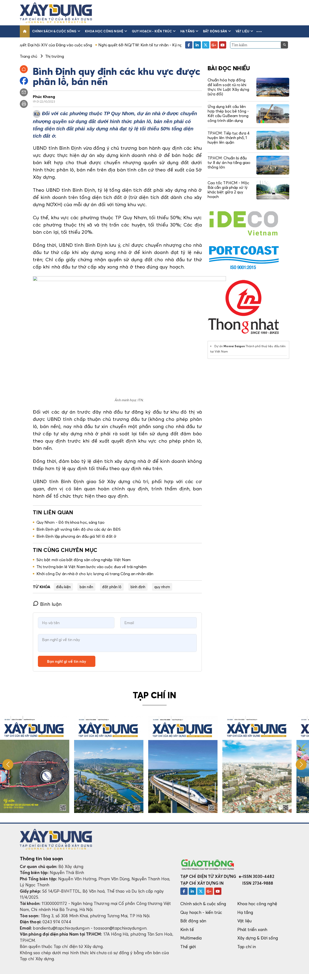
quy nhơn (162, 587)
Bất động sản (215, 31)
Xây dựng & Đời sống (257, 937)
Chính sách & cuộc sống (54, 31)
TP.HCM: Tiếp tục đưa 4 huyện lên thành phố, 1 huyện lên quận (229, 138)
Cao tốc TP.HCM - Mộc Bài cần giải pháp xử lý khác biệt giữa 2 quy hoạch (228, 189)
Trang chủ (28, 56)
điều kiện (63, 587)
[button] (259, 31)
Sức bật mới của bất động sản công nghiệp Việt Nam (83, 559)
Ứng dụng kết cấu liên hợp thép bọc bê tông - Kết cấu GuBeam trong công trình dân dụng (228, 113)
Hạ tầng (187, 31)
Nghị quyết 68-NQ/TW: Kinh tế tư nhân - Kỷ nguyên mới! (116, 44)
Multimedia (191, 937)
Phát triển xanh (252, 929)
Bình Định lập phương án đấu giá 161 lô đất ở (76, 536)
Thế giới (188, 946)
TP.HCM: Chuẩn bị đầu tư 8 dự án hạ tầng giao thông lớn (229, 162)
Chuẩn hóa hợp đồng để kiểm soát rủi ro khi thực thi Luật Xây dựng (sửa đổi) (228, 87)
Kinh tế (187, 929)
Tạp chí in (246, 946)
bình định (138, 587)
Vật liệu (243, 31)
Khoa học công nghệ (104, 31)
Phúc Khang (44, 96)
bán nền (86, 587)
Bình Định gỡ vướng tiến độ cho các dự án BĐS (78, 529)
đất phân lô (112, 587)
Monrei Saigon (234, 346)
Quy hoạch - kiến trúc (152, 31)
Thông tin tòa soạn (41, 858)
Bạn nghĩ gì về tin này (66, 661)
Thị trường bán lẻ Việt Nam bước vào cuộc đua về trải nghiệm (91, 566)
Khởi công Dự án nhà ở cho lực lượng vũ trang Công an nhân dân (94, 573)
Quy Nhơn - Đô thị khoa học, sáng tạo (70, 522)
